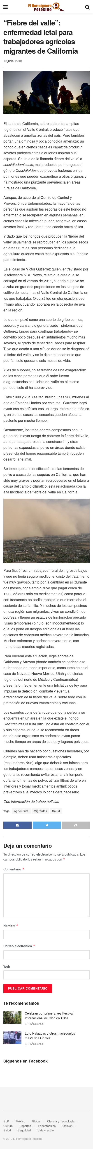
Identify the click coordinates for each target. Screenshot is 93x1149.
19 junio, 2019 (12, 61)
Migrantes (40, 811)
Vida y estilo (45, 1130)
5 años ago (35, 1044)
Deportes (25, 1126)
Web (6, 966)
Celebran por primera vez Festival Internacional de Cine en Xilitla (49, 1015)
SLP (6, 1121)
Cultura (8, 1126)
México (20, 1121)
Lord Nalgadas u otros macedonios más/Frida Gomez (50, 1035)
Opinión (67, 1126)
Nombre (11, 925)
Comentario (13, 869)
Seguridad (24, 1130)
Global (36, 1121)
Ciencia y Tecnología (60, 1121)
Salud (56, 811)
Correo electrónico (19, 946)
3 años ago (35, 1024)
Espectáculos (47, 1126)
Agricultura (21, 811)
